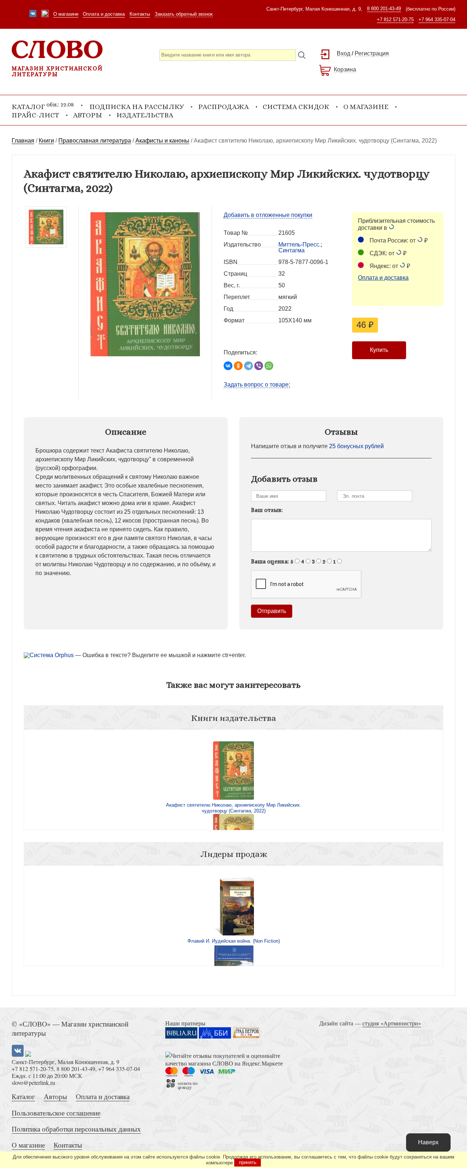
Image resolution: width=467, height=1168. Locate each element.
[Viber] (258, 365)
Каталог (23, 1096)
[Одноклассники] (238, 365)
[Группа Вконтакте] (32, 14)
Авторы (87, 115)
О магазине (65, 14)
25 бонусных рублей (356, 446)
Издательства (144, 115)
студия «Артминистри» (391, 1023)
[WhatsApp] (269, 365)
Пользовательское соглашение (56, 1112)
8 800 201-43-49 (384, 8)
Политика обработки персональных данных (76, 1128)
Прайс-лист (35, 115)
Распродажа (223, 106)
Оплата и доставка (104, 14)
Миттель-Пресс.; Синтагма (300, 247)
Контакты (140, 14)
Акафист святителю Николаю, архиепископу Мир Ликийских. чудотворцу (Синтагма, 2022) (233, 808)
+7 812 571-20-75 (395, 19)
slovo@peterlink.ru (33, 1082)
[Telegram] (248, 365)
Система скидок (296, 106)
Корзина (345, 69)
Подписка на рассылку (136, 106)
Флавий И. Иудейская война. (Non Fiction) (234, 941)
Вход (343, 53)
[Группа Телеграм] (45, 14)
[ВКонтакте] (228, 365)
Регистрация (372, 53)
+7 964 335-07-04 (436, 19)
